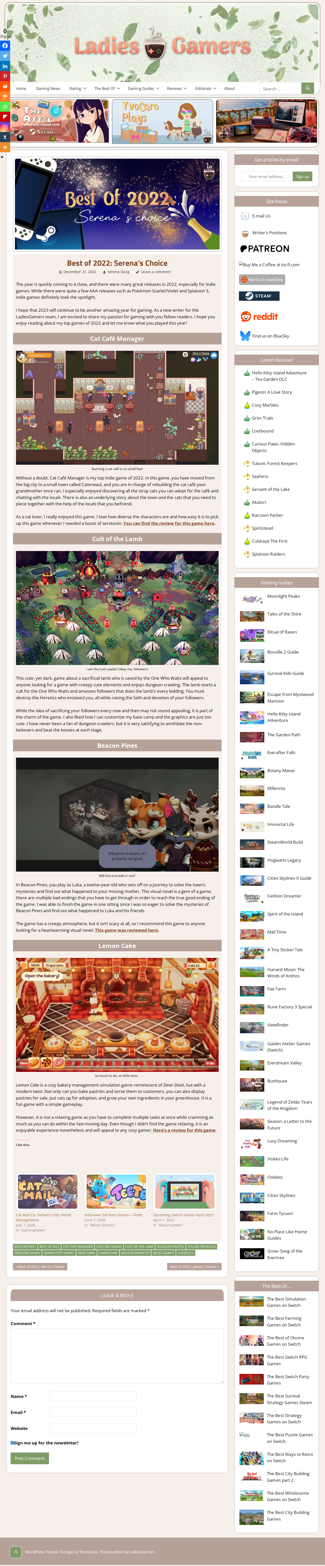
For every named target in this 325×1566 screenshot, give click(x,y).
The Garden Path (283, 735)
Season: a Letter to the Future (289, 1124)
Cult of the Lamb (139, 1246)
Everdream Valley (284, 1063)
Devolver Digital (170, 1246)
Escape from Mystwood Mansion (290, 697)
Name (19, 1396)
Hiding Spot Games (59, 1253)
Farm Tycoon (280, 1213)
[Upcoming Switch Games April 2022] (185, 1192)
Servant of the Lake (271, 489)
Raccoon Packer (267, 515)
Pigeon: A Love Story (272, 392)
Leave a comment (156, 271)
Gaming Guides (141, 88)
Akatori (259, 502)
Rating (75, 88)
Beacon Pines (25, 1246)
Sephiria (260, 476)
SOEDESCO (186, 1253)
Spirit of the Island (285, 914)
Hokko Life (278, 1159)
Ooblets (275, 1177)
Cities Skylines (281, 1195)
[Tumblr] (5, 137)
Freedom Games (27, 1253)
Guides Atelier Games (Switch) (288, 1047)
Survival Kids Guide (285, 673)
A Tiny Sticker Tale (285, 950)
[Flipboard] (5, 117)
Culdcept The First (269, 541)
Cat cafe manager (78, 1246)
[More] (5, 147)
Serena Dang (118, 271)
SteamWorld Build (285, 842)
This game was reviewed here (126, 930)
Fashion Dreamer (284, 896)
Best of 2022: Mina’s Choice (41, 1267)
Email (18, 1412)
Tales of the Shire (284, 614)
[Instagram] (5, 127)
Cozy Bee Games (109, 1246)
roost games (163, 1253)
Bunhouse (277, 1081)
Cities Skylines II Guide (289, 878)
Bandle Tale (278, 806)
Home (21, 88)
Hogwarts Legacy (284, 860)
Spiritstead (262, 528)
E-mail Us (261, 216)
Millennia (276, 788)
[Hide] (2, 157)
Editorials (203, 88)
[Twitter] (5, 56)
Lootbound (262, 431)
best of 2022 (49, 1246)
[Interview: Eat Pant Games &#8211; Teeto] (116, 1192)
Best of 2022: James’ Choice (193, 1267)
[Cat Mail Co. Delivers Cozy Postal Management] (47, 1192)
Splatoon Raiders (268, 554)
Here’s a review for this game (184, 1130)
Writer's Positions (269, 233)
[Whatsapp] (5, 107)
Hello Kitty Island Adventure (283, 717)
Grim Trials (262, 418)
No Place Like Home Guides (287, 1235)
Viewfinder (278, 1025)
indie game (86, 1253)
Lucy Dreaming (282, 1141)
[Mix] (5, 96)
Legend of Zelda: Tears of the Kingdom (289, 1105)
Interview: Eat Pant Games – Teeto (113, 1214)
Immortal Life (280, 824)
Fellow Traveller (202, 1246)
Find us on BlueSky (270, 336)
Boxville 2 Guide (283, 652)
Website (19, 1428)
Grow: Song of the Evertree (284, 1254)
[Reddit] (5, 86)
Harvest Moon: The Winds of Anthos (286, 973)
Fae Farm (276, 989)
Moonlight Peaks (283, 596)
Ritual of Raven (282, 632)
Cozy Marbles (265, 405)
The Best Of (104, 88)
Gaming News (48, 88)
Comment (23, 1323)
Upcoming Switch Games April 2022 (183, 1214)
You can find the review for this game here (168, 523)
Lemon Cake (108, 1253)
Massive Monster (135, 1253)
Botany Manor (281, 770)
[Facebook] (5, 46)
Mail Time (276, 932)
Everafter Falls (281, 752)
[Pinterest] (5, 76)
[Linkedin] (5, 66)
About (229, 88)
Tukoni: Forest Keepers (274, 463)
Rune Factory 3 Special (289, 1007)
